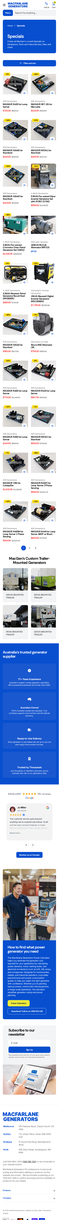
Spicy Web (38, 1210)
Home (10, 25)
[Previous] (26, 844)
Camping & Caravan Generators (40, 292)
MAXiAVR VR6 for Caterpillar (11, 484)
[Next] (32, 844)
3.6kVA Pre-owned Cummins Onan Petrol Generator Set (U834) (14, 247)
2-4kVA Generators (11, 290)
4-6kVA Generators (39, 193)
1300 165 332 (29, 1161)
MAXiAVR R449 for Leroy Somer (43, 392)
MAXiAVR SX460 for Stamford (13, 151)
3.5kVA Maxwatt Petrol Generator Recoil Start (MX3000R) (14, 296)
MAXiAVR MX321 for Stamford (41, 438)
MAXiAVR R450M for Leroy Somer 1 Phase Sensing (13, 534)
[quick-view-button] (24, 93)
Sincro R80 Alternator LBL (41, 346)
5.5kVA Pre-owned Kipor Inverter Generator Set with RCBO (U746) (43, 199)
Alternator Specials (39, 242)
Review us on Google (29, 855)
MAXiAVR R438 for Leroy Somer (15, 105)
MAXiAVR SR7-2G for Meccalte (41, 105)
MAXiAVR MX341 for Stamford (41, 151)
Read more (15, 833)
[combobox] (34, 13)
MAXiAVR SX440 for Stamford (13, 346)
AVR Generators (10, 101)
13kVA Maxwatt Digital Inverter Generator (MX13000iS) (42, 299)
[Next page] (35, 548)
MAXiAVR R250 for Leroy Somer (15, 438)
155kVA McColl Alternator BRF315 (40, 246)
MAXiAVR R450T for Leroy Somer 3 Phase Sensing (41, 485)
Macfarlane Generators (17, 1210)
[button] (4, 5)
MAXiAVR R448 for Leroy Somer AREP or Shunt (43, 533)
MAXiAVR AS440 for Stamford (13, 197)
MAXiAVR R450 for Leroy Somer (15, 392)
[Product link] (15, 84)
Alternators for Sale (39, 341)
